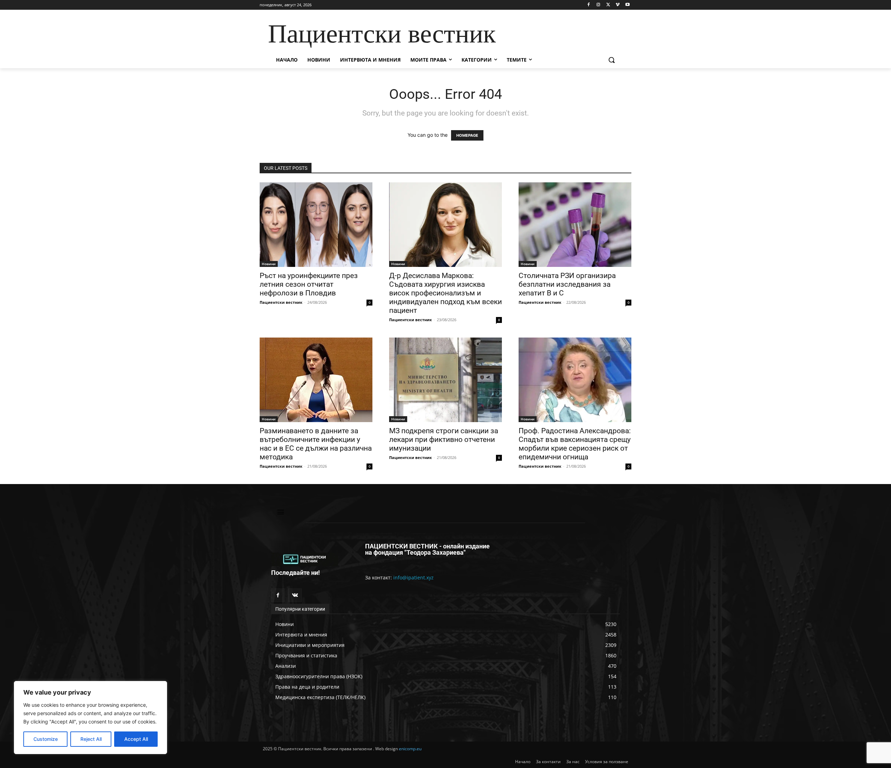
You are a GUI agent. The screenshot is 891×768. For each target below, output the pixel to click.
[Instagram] (598, 5)
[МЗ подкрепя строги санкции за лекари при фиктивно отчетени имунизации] (445, 380)
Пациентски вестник (281, 302)
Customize (45, 739)
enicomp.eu (410, 749)
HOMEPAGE (467, 135)
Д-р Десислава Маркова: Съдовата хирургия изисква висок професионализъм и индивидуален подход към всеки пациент (445, 293)
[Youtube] (627, 5)
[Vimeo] (618, 5)
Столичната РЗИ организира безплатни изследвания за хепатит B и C (567, 284)
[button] (611, 60)
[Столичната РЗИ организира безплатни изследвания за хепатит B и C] (575, 224)
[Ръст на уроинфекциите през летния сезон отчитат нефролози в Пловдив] (316, 224)
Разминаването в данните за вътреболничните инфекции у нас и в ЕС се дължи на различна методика (316, 444)
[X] (608, 5)
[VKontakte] (295, 595)
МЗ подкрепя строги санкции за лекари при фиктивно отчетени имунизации (443, 439)
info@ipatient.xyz (413, 577)
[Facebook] (589, 5)
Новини (269, 263)
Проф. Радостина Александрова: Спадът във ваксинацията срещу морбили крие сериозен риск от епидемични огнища (575, 444)
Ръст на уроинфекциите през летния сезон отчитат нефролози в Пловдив (309, 284)
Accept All (136, 739)
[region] (90, 717)
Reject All (91, 739)
